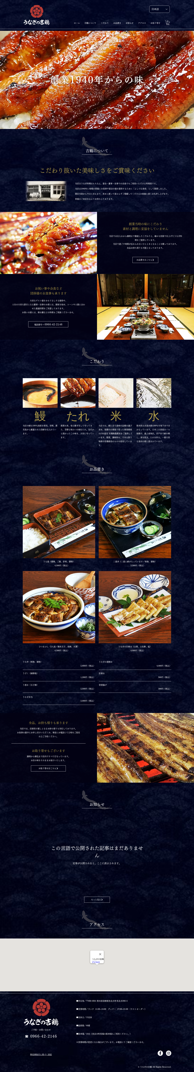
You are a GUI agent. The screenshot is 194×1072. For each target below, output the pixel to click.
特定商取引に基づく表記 (41, 1055)
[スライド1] (95, 121)
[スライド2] (92, 121)
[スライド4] (101, 121)
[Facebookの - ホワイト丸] (160, 1053)
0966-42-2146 (54, 324)
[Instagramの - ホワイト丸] (168, 1053)
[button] (168, 23)
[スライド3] (98, 121)
